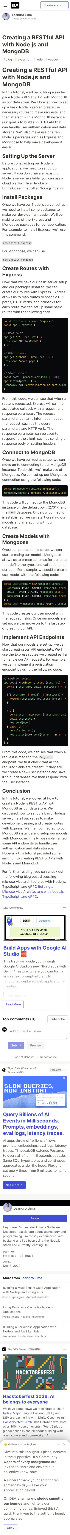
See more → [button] (14, 1185)
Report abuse (48, 1056)
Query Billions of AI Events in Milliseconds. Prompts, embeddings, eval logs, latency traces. (33, 1123)
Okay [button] (10, 1528)
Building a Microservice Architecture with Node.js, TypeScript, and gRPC (33, 891)
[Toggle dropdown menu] (64, 908)
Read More (13, 1004)
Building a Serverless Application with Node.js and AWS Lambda (29, 1331)
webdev (52, 59)
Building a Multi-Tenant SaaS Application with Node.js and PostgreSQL (31, 1292)
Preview (35, 1045)
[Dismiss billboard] (64, 1444)
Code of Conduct (23, 1056)
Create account (54, 5)
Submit (16, 1045)
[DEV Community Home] (15, 5)
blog (8, 59)
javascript (23, 59)
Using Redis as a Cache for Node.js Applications (27, 1311)
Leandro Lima (22, 15)
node (38, 59)
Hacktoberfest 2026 (17, 1422)
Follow (35, 1218)
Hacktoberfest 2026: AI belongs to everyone (29, 1399)
